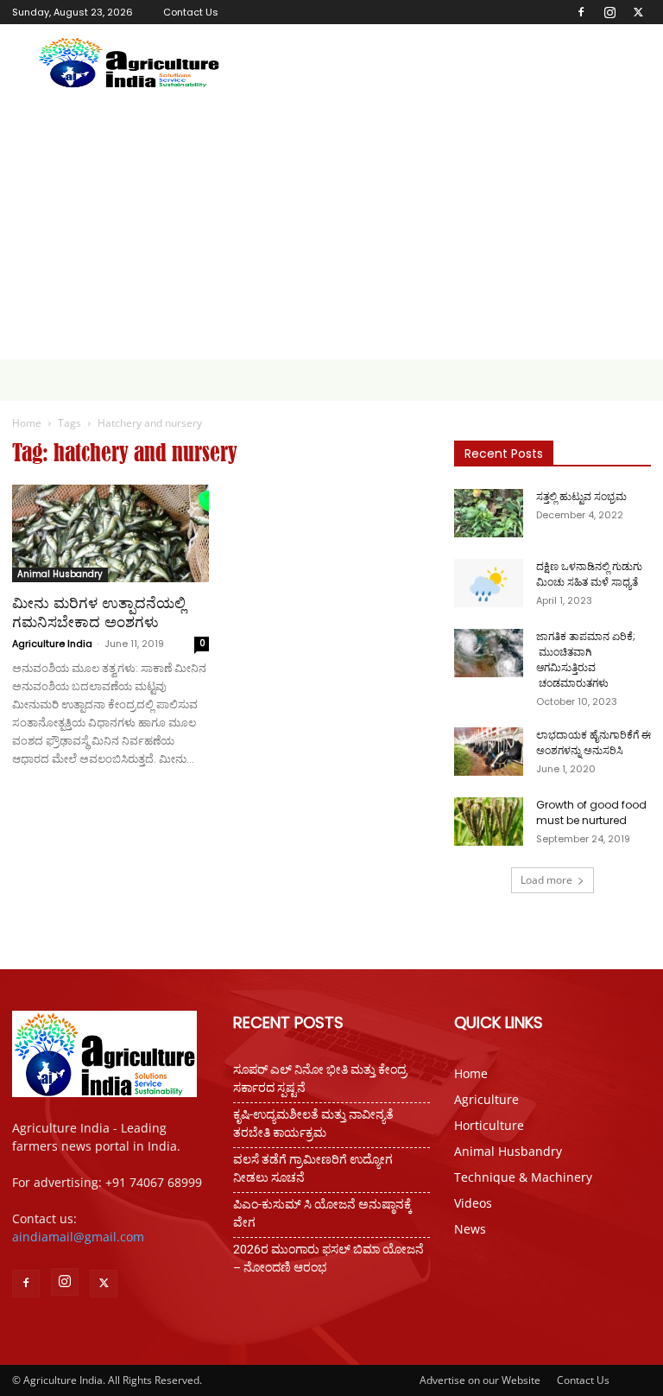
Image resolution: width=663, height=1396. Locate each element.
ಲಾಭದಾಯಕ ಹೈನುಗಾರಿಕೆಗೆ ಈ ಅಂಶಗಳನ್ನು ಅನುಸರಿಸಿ (593, 742)
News (470, 1229)
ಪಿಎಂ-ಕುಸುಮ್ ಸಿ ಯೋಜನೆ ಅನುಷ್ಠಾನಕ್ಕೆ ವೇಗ (322, 1213)
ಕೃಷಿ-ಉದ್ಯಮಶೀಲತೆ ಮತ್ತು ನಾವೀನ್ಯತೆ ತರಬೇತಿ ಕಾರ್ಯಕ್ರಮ (313, 1123)
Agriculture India (52, 643)
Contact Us (190, 12)
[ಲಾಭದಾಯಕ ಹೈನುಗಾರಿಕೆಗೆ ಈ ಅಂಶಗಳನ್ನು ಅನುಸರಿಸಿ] (488, 751)
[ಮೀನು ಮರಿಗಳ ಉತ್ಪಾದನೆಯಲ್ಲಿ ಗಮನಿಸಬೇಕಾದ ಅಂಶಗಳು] (110, 533)
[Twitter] (638, 12)
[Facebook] (581, 12)
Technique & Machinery (523, 1177)
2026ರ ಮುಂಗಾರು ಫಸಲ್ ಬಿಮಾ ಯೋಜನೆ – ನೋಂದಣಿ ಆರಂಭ (328, 1258)
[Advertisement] (331, 230)
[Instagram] (609, 12)
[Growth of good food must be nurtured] (488, 821)
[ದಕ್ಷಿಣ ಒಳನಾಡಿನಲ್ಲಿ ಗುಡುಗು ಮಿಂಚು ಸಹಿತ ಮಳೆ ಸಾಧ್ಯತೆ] (488, 583)
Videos (473, 1203)
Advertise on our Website (480, 1380)
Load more (546, 879)
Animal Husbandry (60, 574)
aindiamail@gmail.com (78, 1236)
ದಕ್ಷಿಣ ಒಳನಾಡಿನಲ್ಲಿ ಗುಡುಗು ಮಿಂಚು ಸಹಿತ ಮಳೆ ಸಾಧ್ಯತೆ (589, 574)
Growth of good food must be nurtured (591, 812)
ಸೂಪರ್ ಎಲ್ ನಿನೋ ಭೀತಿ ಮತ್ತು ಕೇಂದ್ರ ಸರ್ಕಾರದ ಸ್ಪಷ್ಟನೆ (320, 1079)
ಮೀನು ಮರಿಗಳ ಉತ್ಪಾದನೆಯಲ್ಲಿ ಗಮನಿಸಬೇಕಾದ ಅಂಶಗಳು (99, 612)
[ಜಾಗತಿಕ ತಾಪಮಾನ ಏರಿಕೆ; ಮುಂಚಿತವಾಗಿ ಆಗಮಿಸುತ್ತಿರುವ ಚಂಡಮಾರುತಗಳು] (488, 653)
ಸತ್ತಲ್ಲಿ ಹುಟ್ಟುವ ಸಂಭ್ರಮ (581, 496)
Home (26, 423)
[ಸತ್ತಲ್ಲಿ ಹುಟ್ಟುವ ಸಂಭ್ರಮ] (488, 513)
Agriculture (486, 1099)
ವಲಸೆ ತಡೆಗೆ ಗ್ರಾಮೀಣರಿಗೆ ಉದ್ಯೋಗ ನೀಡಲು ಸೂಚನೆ (313, 1168)
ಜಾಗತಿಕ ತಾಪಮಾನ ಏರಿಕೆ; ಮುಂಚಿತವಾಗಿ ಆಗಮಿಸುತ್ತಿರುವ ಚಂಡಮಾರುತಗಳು (585, 659)
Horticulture (489, 1125)
